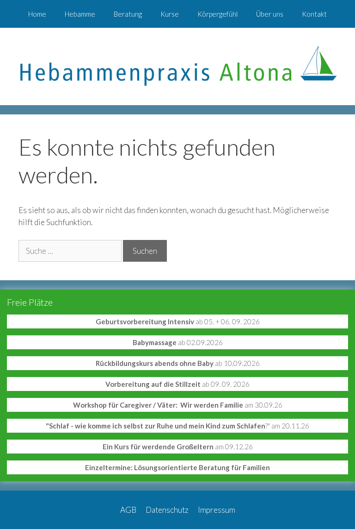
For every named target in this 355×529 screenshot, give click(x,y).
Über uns (269, 14)
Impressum (216, 510)
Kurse (169, 14)
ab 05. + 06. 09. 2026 (178, 321)
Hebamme (80, 14)
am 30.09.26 (177, 405)
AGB (128, 510)
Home (37, 14)
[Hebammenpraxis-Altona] (177, 65)
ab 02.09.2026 (178, 342)
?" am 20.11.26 (177, 426)
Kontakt (314, 14)
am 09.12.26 (178, 446)
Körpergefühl (217, 14)
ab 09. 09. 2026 (177, 384)
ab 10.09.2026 (178, 363)
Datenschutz (167, 510)
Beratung (128, 14)
